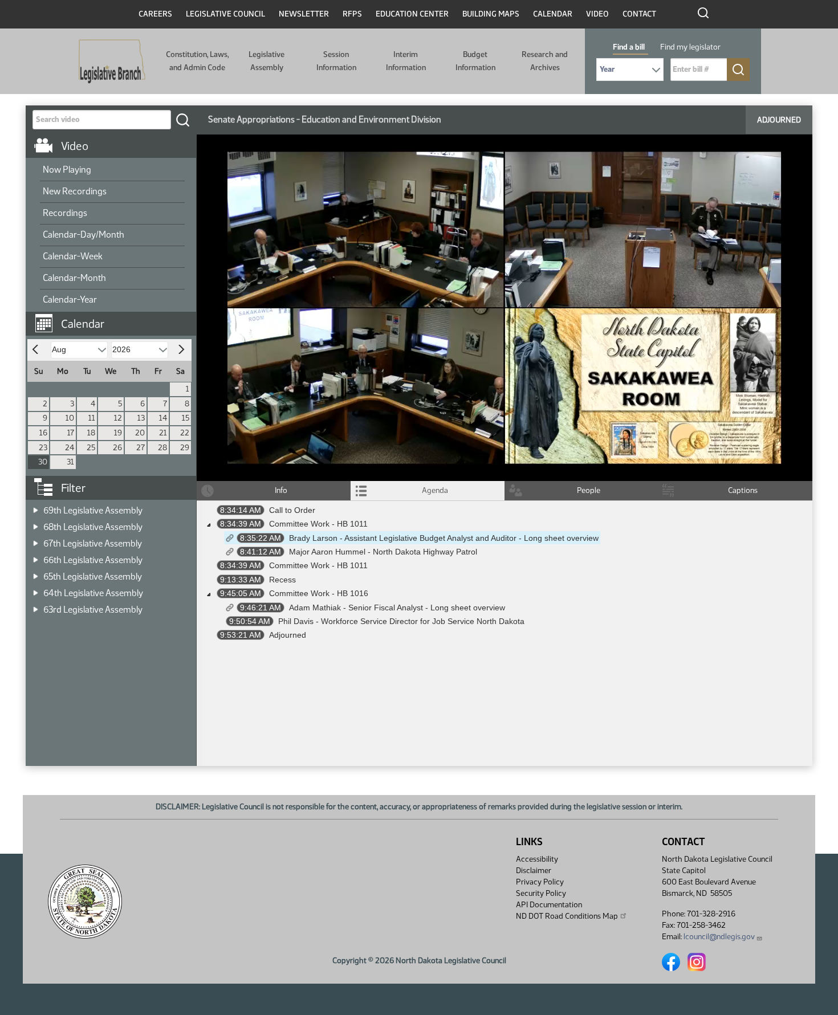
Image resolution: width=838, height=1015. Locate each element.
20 (140, 433)
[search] (182, 120)
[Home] (112, 61)
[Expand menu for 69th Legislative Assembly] (35, 507)
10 (70, 418)
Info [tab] (281, 490)
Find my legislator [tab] (690, 47)
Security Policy (541, 893)
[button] (115, 318)
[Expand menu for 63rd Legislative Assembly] (35, 606)
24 (69, 448)
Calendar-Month (74, 277)
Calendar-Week (73, 256)
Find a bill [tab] (629, 47)
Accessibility (537, 859)
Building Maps (490, 14)
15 (185, 418)
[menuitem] (112, 170)
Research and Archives (545, 61)
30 (42, 462)
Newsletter (304, 14)
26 (117, 448)
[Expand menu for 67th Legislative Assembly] (35, 540)
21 (163, 433)
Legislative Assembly (266, 61)
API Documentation (549, 905)
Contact (639, 14)
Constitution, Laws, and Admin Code (197, 61)
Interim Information (406, 61)
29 (184, 448)
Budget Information (475, 61)
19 (118, 433)
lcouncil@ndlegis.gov (719, 936)
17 (70, 433)
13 (141, 418)
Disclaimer (533, 870)
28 (162, 448)
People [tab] (588, 490)
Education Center (412, 14)
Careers (155, 14)
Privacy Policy (540, 882)
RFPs (352, 14)
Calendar (552, 14)
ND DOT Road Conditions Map (567, 916)
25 (91, 448)
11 (91, 418)
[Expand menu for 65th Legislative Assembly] (35, 573)
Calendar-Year (70, 299)
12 (118, 418)
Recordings (65, 212)
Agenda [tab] (435, 490)
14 (163, 418)
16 (43, 433)
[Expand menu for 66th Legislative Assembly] (35, 556)
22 (184, 433)
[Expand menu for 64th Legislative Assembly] (35, 589)
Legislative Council (225, 14)
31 (70, 462)
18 (91, 433)
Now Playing (67, 169)
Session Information (336, 61)
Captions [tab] (743, 490)
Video (597, 14)
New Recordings (75, 191)
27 (140, 448)
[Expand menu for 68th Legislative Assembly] (35, 523)
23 (43, 448)
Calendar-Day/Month (83, 234)
